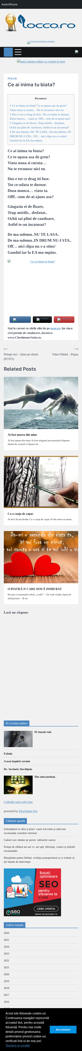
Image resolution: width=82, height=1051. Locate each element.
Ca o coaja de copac (20, 513)
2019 (6, 981)
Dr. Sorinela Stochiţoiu (18, 769)
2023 (6, 953)
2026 (6, 933)
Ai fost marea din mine (22, 434)
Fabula (8, 753)
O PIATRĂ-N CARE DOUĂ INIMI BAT (35, 589)
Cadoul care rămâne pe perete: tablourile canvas (29, 840)
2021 (6, 967)
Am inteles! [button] (63, 1029)
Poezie (12, 78)
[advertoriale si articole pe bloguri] (32, 915)
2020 (6, 974)
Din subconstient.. (45, 776)
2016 (6, 1001)
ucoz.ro (55, 328)
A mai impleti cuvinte (17, 761)
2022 (6, 960)
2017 (6, 995)
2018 (6, 988)
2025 (6, 939)
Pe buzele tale (43, 732)
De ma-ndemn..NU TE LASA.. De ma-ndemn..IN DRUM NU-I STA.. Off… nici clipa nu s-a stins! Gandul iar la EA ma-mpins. (40, 136)
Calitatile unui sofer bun (18, 802)
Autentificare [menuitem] (9, 4)
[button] (31, 1046)
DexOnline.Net (28, 811)
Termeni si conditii (18, 1045)
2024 (6, 946)
